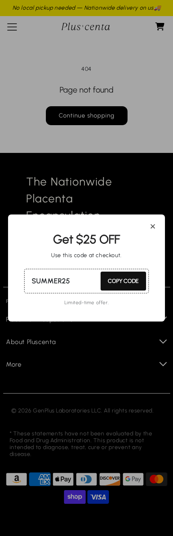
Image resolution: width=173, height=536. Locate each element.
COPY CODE (123, 281)
